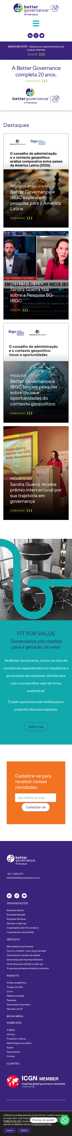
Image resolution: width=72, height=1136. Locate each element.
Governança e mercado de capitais (23, 955)
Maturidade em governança (20, 946)
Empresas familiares (16, 919)
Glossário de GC (15, 1009)
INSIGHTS (13, 975)
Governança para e (25, 964)
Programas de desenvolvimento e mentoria (28, 968)
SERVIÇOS (13, 939)
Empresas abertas (15, 910)
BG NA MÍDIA (15, 1016)
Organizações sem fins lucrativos (23, 928)
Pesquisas (11, 1000)
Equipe (10, 1047)
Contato (11, 1056)
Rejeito (24, 1130)
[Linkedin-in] (30, 35)
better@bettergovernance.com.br (23, 878)
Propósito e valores (16, 1039)
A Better (11, 1030)
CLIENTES (13, 1063)
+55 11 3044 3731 (15, 874)
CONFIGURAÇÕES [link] (41, 1124)
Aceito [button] (10, 1130)
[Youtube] (41, 35)
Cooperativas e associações (20, 932)
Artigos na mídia (15, 987)
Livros (10, 991)
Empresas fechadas (16, 914)
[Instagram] (36, 35)
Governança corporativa (18, 1004)
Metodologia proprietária (19, 1043)
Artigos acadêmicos (16, 982)
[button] (36, 23)
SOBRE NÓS (14, 1022)
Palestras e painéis (15, 996)
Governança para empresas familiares (25, 959)
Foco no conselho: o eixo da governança (26, 951)
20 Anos (11, 1034)
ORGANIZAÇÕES (17, 903)
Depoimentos (13, 1052)
